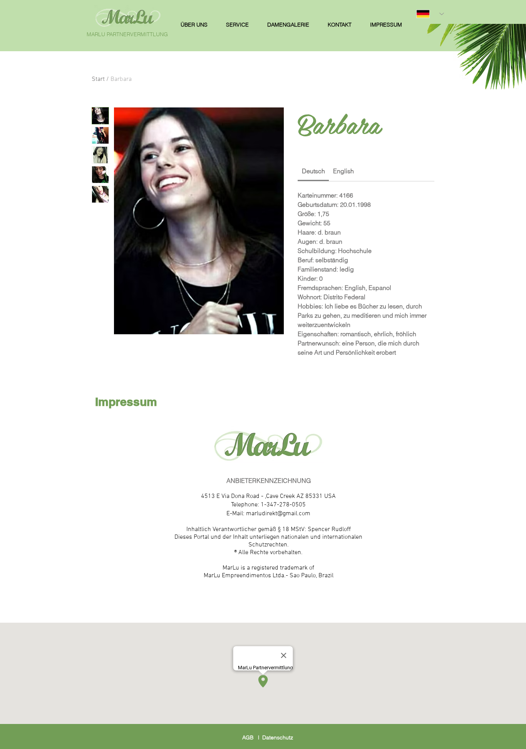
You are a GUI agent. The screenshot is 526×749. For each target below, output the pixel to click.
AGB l (252, 737)
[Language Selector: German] (430, 14)
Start (98, 79)
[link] (313, 171)
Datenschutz (277, 737)
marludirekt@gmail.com (278, 514)
